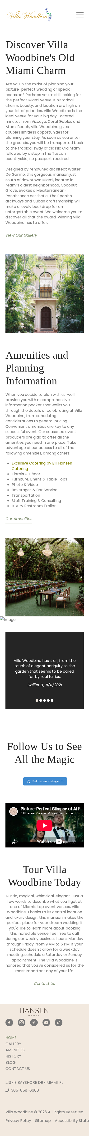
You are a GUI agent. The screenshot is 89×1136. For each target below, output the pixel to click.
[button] (80, 15)
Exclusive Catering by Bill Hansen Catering (42, 465)
